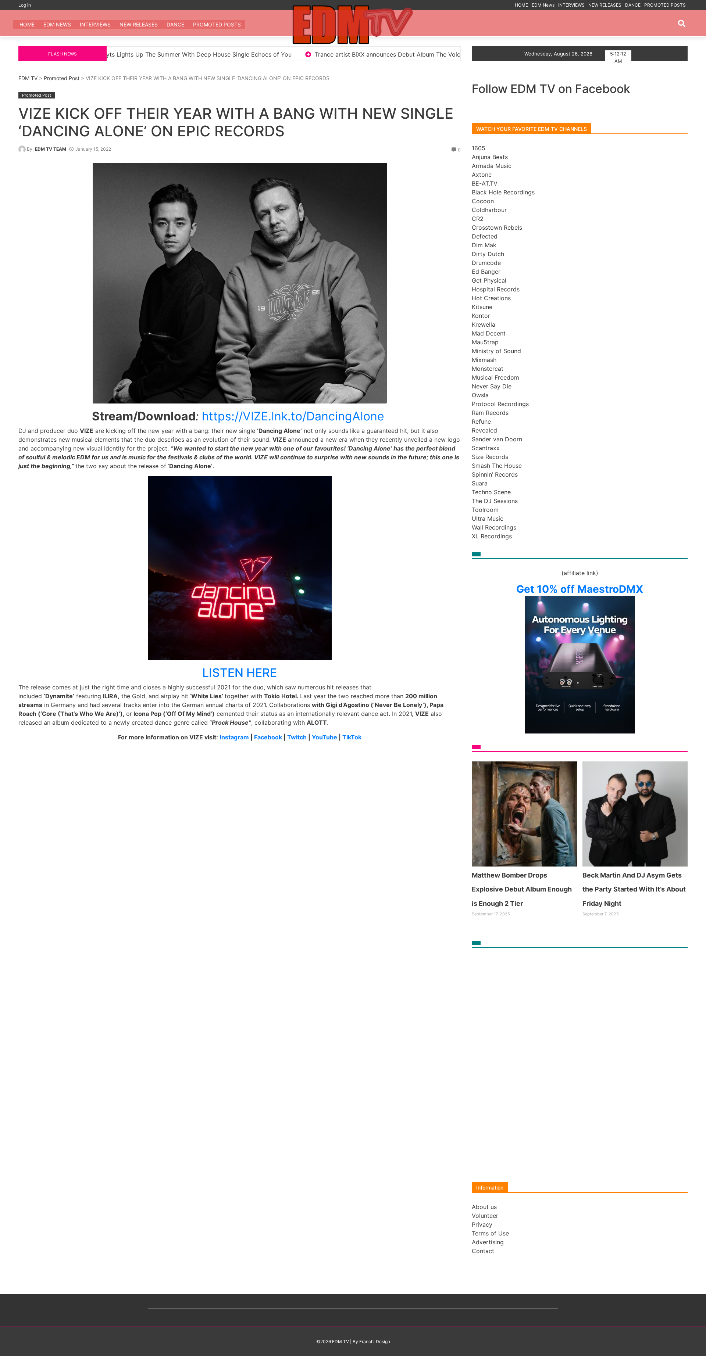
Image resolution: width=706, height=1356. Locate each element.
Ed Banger (486, 271)
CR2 (478, 218)
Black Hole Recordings (503, 192)
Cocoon (483, 201)
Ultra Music (487, 518)
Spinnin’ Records (495, 474)
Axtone (482, 174)
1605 (478, 148)
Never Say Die (491, 386)
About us (484, 1206)
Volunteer (485, 1215)
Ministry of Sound (496, 351)
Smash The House (497, 465)
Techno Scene (491, 492)
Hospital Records (496, 289)
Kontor (481, 315)
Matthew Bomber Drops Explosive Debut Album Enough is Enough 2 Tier (522, 889)
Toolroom (485, 509)
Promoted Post (61, 78)
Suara (480, 483)
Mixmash (484, 359)
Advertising (488, 1242)
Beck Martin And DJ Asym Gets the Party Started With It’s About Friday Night (634, 889)
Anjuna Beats (490, 157)
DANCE (633, 5)
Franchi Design (374, 1341)
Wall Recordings (494, 527)
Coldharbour (489, 210)
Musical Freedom (495, 377)
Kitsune (482, 307)
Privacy (482, 1224)
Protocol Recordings (500, 404)
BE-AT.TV (485, 183)
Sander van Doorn (497, 439)
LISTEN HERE (239, 673)
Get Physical (489, 280)
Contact (483, 1251)
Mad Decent (489, 333)
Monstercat (487, 368)
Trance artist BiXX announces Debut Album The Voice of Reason (266, 54)
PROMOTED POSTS (665, 5)
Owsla (480, 395)
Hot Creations (491, 298)
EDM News (543, 5)
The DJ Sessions (495, 501)
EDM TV (28, 78)
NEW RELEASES (604, 5)
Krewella (483, 324)
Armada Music (491, 165)
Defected (485, 236)
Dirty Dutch (488, 254)
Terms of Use (490, 1233)
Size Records (490, 456)
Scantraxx (486, 448)
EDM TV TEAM (50, 149)
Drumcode (486, 262)
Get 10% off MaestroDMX (579, 589)
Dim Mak (484, 245)
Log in (24, 5)
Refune (481, 421)
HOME (521, 5)
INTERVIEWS (571, 5)
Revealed (484, 430)
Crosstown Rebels (497, 227)
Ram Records (490, 412)
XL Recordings (492, 536)
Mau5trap (485, 342)
